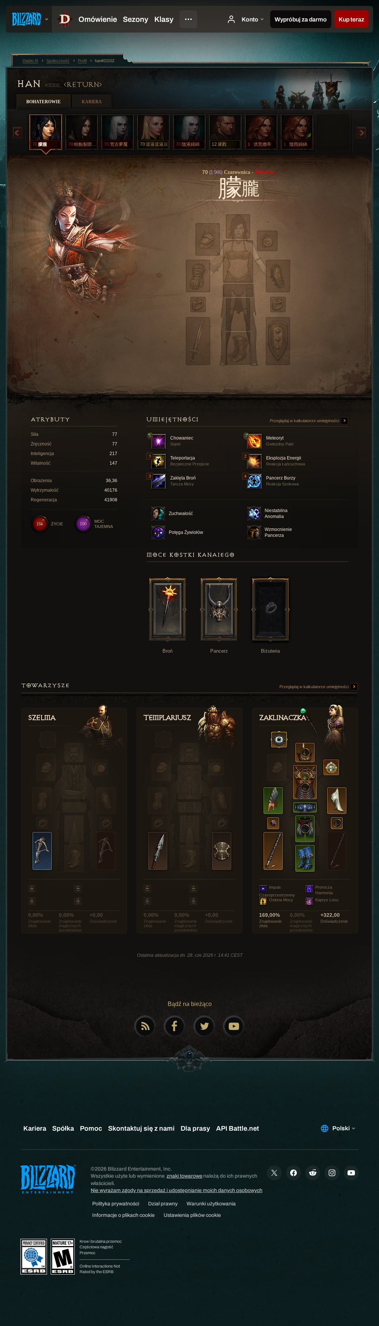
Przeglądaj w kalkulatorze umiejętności (305, 420)
